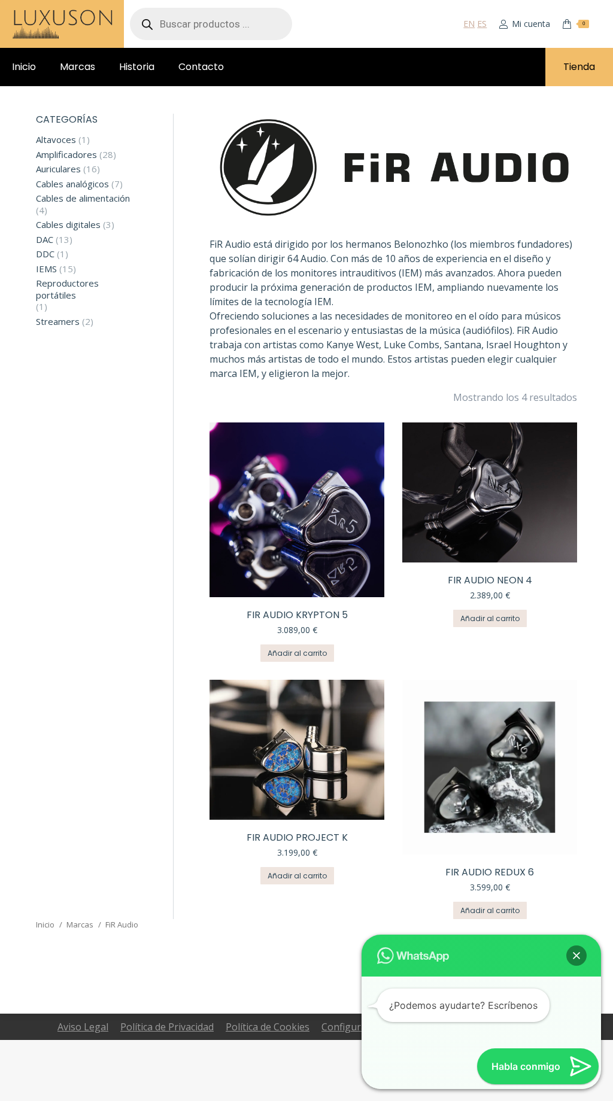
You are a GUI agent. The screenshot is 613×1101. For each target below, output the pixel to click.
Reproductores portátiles (67, 289)
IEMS (46, 269)
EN (469, 23)
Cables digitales (68, 224)
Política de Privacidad (167, 1026)
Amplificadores (66, 154)
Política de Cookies (267, 1026)
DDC (45, 254)
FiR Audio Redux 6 (489, 872)
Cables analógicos (72, 184)
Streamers (58, 321)
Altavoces (56, 139)
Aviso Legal (82, 1026)
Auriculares (58, 169)
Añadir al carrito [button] (297, 653)
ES (482, 23)
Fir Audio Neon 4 (490, 580)
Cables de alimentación (83, 198)
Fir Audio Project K (297, 837)
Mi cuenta (531, 24)
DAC (44, 239)
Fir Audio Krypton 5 (297, 615)
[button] (576, 955)
